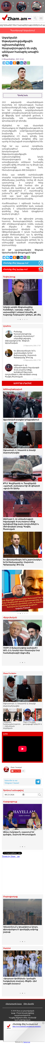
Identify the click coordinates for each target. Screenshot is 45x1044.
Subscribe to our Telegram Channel (11, 781)
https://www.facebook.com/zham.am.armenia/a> (27, 1026)
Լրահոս (7, 326)
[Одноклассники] (14, 62)
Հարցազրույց (10, 802)
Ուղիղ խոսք (9, 277)
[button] (5, 298)
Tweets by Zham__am (11, 856)
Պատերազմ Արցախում (22, 30)
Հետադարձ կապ (14, 1004)
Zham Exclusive (9, 673)
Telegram (20, 263)
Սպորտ (7, 948)
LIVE (5, 734)
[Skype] (7, 62)
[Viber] (25, 62)
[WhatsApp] (28, 62)
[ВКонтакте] (11, 62)
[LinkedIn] (21, 62)
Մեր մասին (29, 1004)
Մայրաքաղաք (10, 897)
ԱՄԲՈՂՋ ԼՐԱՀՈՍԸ (23, 383)
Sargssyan (26, 1042)
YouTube (20, 269)
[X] (18, 62)
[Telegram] (4, 62)
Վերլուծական (10, 618)
